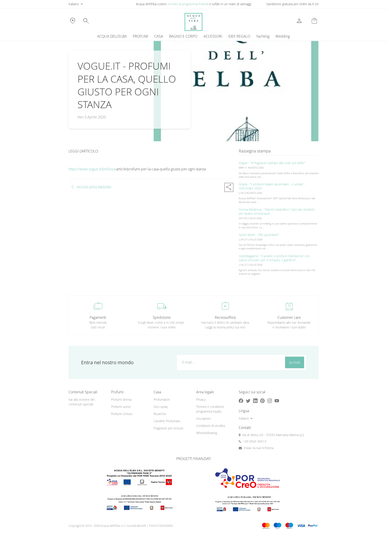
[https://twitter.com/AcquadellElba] (248, 401)
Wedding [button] (282, 36)
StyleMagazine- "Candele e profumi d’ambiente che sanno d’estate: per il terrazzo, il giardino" (274, 258)
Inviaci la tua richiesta (258, 448)
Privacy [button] (201, 399)
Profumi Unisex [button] (121, 414)
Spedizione (162, 317)
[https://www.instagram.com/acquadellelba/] (269, 401)
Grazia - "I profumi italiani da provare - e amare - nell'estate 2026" (272, 186)
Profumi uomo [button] (121, 407)
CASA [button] (158, 36)
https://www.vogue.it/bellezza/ (92, 169)
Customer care (289, 317)
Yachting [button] (262, 36)
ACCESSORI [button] (213, 36)
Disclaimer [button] (203, 418)
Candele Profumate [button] (167, 421)
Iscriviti (294, 362)
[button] (228, 187)
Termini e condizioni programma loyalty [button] (210, 409)
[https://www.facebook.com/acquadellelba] (241, 401)
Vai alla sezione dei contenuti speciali (82, 401)
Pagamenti (98, 317)
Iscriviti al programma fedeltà (188, 4)
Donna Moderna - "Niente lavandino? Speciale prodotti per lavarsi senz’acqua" (277, 211)
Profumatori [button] (162, 399)
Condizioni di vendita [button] (210, 426)
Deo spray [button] (161, 407)
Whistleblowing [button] (206, 433)
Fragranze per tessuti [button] (168, 428)
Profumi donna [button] (121, 399)
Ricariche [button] (160, 414)
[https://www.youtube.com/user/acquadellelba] (277, 401)
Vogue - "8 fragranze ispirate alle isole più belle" (272, 163)
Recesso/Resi (225, 317)
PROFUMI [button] (140, 36)
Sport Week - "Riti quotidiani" (259, 235)
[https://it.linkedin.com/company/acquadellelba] (255, 401)
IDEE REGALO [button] (239, 36)
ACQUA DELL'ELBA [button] (112, 36)
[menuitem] (262, 36)
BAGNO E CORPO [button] (183, 36)
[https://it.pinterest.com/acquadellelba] (262, 401)
